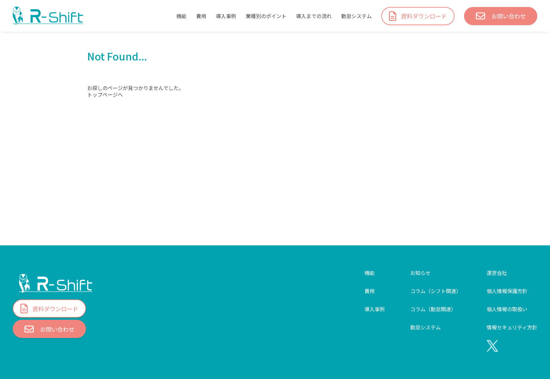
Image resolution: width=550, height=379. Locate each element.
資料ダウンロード (424, 16)
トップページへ (105, 94)
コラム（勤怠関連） (433, 309)
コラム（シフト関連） (435, 291)
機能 (181, 15)
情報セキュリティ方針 (512, 327)
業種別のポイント (266, 15)
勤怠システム (356, 15)
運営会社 (497, 273)
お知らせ (420, 273)
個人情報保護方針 (507, 291)
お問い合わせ (508, 16)
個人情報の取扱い (507, 309)
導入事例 (226, 15)
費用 (201, 15)
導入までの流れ (314, 15)
